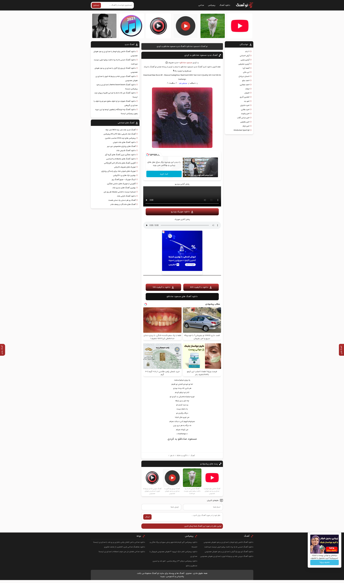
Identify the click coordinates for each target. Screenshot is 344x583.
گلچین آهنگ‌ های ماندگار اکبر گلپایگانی (120, 163)
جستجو (96, 5)
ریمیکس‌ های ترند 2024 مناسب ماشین (120, 138)
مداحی (201, 5)
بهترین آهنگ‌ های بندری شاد (124, 187)
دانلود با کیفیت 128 (161, 287)
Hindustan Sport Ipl (242, 130)
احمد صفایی (245, 84)
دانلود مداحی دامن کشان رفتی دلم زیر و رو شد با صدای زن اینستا (119, 542)
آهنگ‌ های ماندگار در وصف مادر (123, 204)
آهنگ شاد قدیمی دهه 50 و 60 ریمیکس (119, 134)
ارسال (147, 516)
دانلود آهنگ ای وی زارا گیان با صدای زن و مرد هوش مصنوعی (229, 551)
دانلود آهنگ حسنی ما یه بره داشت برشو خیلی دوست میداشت (228, 547)
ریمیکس (211, 5)
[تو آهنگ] (243, 5)
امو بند (247, 101)
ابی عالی (246, 72)
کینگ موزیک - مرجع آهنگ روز (124, 179)
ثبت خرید (164, 174)
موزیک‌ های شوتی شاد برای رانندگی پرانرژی (118, 171)
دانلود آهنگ (224, 5)
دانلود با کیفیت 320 (199, 287)
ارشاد (247, 88)
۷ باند (247, 51)
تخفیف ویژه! (325, 562)
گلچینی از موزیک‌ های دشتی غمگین (121, 183)
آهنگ (193, 455)
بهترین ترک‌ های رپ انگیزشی (124, 175)
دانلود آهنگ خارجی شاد (126, 196)
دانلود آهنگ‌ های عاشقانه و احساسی (121, 158)
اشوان (247, 92)
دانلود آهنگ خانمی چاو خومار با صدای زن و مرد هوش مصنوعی (228, 542)
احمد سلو (246, 80)
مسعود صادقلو (193, 46)
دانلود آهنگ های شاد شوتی (124, 142)
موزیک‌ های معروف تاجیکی (125, 167)
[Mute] (189, 175)
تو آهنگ (204, 46)
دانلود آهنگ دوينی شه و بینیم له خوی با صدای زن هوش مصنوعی (226, 556)
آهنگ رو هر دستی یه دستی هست (122, 200)
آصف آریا (246, 68)
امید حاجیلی (245, 105)
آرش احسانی (245, 55)
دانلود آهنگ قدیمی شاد (126, 150)
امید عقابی (245, 109)
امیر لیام (246, 126)
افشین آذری (245, 97)
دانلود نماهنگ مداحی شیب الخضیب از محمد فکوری (124, 547)
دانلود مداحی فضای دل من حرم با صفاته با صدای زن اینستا (122, 551)
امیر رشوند (245, 113)
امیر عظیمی (245, 121)
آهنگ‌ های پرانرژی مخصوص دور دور (121, 146)
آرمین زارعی (245, 59)
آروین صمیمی (244, 64)
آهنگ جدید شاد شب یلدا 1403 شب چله (120, 129)
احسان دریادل (244, 76)
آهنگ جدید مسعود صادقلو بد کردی (201, 55)
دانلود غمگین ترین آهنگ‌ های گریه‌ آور (120, 154)
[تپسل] (147, 154)
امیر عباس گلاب (243, 117)
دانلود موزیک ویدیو (180, 211)
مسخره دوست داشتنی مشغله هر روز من (120, 191)
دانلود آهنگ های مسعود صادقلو (182, 296)
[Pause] (185, 175)
